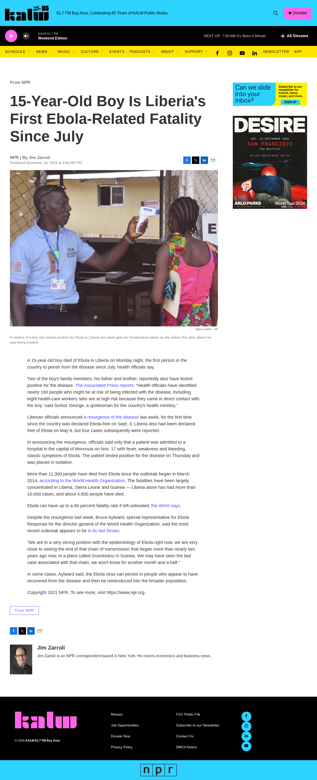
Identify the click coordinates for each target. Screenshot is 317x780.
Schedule (15, 52)
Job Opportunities (125, 725)
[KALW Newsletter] (270, 94)
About (167, 52)
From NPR (20, 82)
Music (64, 52)
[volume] (26, 36)
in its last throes (103, 530)
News (41, 52)
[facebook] (217, 52)
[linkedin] (254, 52)
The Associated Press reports (104, 385)
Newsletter (276, 52)
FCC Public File (188, 714)
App (298, 52)
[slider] (34, 35)
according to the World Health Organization (82, 480)
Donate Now (120, 736)
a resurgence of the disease (111, 417)
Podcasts (140, 52)
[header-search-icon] (275, 13)
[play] (11, 36)
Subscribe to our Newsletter (197, 725)
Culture (90, 52)
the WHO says (165, 505)
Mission (117, 714)
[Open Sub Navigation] (29, 52)
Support (194, 52)
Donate (300, 12)
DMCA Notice (186, 747)
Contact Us (184, 736)
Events (117, 52)
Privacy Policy (121, 747)
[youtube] (242, 52)
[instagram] (230, 52)
